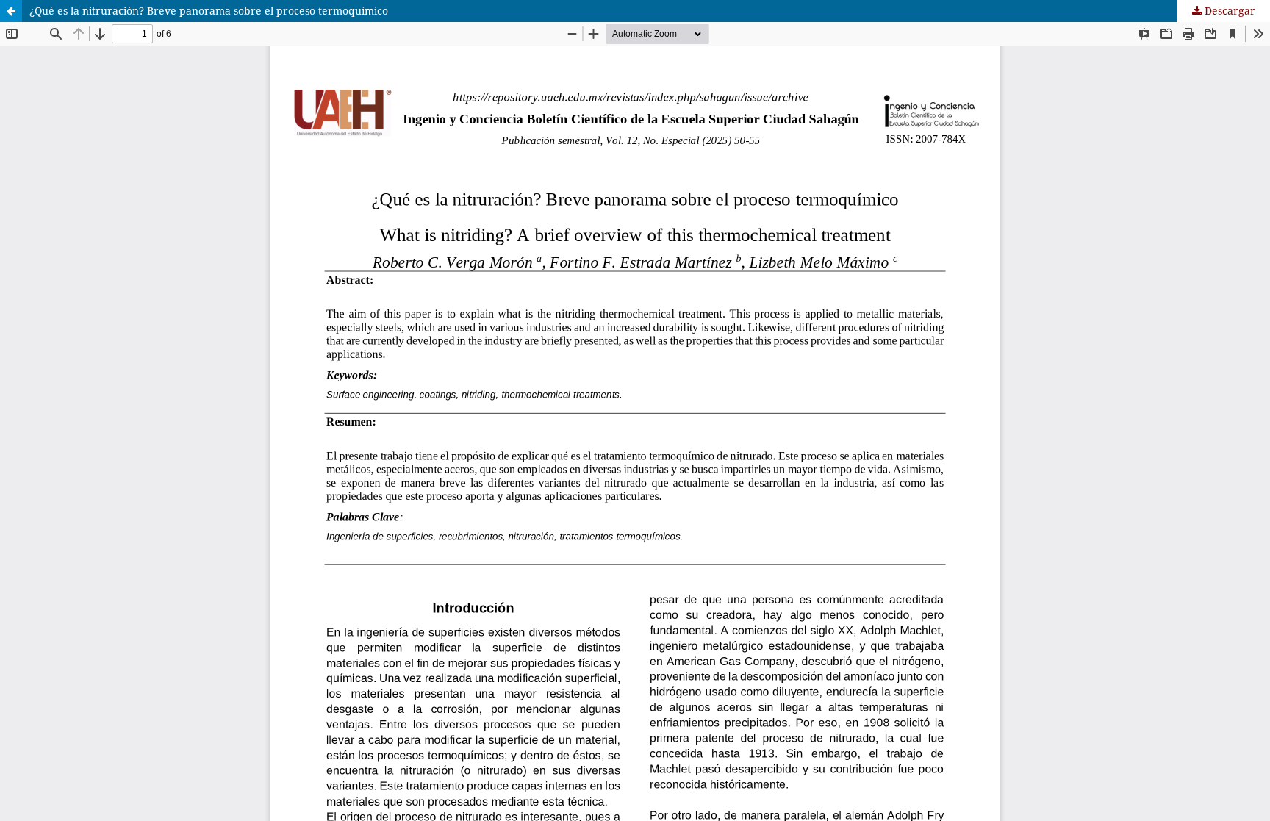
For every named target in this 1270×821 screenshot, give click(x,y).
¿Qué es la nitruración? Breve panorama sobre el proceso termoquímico (208, 11)
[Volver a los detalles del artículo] (11, 11)
